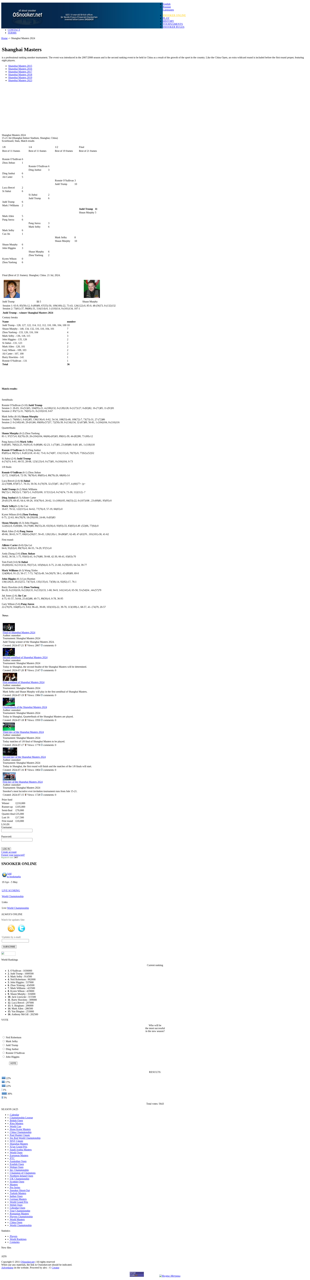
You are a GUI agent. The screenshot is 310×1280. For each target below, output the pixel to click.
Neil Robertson (13, 1037)
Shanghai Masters (18, 1143)
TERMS (12, 32)
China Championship (20, 1132)
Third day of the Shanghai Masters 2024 (23, 732)
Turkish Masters (17, 1193)
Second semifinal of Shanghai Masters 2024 (25, 657)
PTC (12, 1158)
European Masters (18, 1155)
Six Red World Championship (25, 1138)
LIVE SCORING (11, 890)
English (166, 4)
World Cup (15, 1126)
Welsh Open (15, 1205)
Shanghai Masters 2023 (20, 80)
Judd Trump (11, 1045)
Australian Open (17, 1161)
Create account (8, 852)
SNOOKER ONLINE (174, 15)
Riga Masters (16, 1123)
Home (4, 38)
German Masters (18, 1199)
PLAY (166, 18)
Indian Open (16, 1196)
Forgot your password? (13, 855)
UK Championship (19, 1178)
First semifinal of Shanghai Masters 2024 (23, 682)
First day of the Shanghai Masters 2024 (23, 781)
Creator (55, 1267)
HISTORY (168, 21)
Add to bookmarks (14, 875)
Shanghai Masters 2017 (20, 71)
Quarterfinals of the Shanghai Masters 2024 (25, 707)
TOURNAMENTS (173, 24)
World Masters (17, 1219)
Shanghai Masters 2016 (20, 68)
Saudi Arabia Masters (20, 1149)
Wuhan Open (16, 1167)
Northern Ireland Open (21, 1175)
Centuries (14, 1242)
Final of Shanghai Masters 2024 (19, 632)
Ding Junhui (11, 1049)
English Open (16, 1164)
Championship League (21, 1117)
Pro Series (14, 1187)
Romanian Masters (19, 1213)
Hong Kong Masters (20, 1129)
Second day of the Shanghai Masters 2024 (24, 757)
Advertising (7, 1267)
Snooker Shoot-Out (19, 1190)
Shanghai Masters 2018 (20, 74)
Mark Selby (11, 1041)
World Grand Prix (18, 1202)
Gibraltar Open (17, 1207)
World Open (15, 1152)
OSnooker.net (28, 1261)
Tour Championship (19, 1210)
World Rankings (17, 1239)
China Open (15, 1222)
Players (13, 1236)
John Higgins (12, 1056)
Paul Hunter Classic (19, 1135)
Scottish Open (16, 1181)
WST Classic (16, 1141)
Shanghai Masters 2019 (20, 77)
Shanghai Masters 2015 (20, 66)
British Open (16, 1120)
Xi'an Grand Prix (18, 1146)
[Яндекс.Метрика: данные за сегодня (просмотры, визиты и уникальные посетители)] (169, 1276)
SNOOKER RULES (173, 27)
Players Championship (21, 1216)
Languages (168, 9)
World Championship (13, 896)
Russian (167, 6)
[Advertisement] (102, 107)
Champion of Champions (22, 1173)
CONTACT (14, 29)
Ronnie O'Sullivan (15, 1053)
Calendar (14, 1114)
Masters (13, 1184)
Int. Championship (19, 1170)
